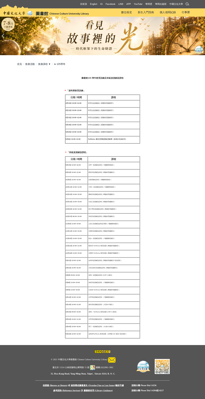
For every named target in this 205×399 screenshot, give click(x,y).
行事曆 (186, 12)
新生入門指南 (146, 12)
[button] (188, 4)
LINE (120, 4)
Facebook (110, 4)
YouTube (138, 4)
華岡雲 (148, 4)
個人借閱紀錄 (168, 12)
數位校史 (126, 12)
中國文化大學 (176, 4)
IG (101, 4)
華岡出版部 (160, 4)
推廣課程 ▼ (44, 64)
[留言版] (112, 360)
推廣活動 (30, 64)
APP (128, 4)
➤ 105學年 (59, 64)
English (93, 4)
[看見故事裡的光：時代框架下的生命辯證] (102, 36)
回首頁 (83, 4)
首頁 (19, 64)
